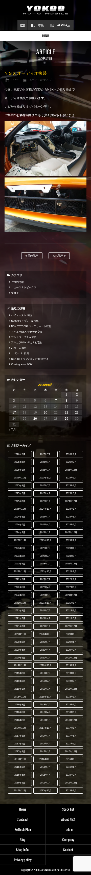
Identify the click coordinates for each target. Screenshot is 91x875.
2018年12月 (71, 689)
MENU (45, 35)
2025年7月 (45, 485)
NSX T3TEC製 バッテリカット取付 (31, 326)
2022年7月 (45, 579)
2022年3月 (71, 587)
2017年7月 (45, 736)
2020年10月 (45, 634)
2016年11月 (20, 759)
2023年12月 (71, 532)
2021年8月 (19, 610)
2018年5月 (19, 712)
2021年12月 (71, 595)
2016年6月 (71, 767)
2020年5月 (19, 650)
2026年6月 (71, 454)
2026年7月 (45, 454)
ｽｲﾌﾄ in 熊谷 (19, 348)
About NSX (68, 819)
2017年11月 (20, 728)
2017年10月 (45, 728)
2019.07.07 (14, 79)
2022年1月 (45, 595)
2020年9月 (71, 634)
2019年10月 (45, 665)
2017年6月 (71, 736)
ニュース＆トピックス (38, 79)
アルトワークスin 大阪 (24, 337)
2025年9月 (71, 477)
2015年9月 (71, 790)
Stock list (68, 809)
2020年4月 (45, 650)
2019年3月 (71, 681)
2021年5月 (19, 618)
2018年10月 (45, 696)
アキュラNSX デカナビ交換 (26, 331)
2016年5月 (19, 775)
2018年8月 (19, 704)
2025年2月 (19, 501)
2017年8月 (19, 736)
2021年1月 (45, 626)
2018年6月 (71, 704)
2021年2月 (19, 626)
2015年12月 (71, 782)
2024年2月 (19, 532)
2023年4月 (45, 556)
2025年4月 (45, 493)
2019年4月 (45, 681)
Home (23, 809)
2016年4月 (45, 775)
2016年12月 (71, 751)
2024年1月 (45, 532)
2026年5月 (19, 462)
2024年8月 (19, 516)
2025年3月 (71, 493)
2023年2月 (19, 563)
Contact (68, 849)
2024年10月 (45, 509)
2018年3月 (71, 712)
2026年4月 (45, 462)
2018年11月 (20, 696)
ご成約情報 (17, 282)
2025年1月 (45, 501)
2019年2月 (19, 689)
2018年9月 (71, 696)
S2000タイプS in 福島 (25, 320)
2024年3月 (71, 524)
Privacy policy (23, 859)
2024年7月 (45, 516)
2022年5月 (19, 587)
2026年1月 (45, 470)
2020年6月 (71, 642)
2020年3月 (71, 650)
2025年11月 (20, 477)
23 (77, 412)
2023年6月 (71, 548)
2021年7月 (45, 610)
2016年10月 (45, 759)
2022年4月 (45, 587)
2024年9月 (71, 509)
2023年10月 (45, 540)
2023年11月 (20, 540)
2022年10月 (45, 571)
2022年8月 (19, 579)
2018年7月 (45, 704)
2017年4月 (45, 743)
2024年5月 (19, 524)
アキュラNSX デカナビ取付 (26, 342)
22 (66, 412)
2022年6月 (71, 579)
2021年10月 (45, 603)
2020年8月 (19, 642)
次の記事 (58, 255)
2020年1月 (45, 657)
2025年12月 (71, 470)
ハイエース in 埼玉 (21, 315)
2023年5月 (19, 556)
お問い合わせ (22, 25)
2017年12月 (71, 720)
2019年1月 (45, 689)
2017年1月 (45, 751)
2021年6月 (71, 610)
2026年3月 (71, 462)
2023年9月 (71, 540)
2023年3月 (71, 556)
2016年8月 (19, 767)
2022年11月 (20, 571)
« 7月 (12, 430)
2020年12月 (71, 626)
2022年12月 (71, 563)
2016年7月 (45, 767)
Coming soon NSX (22, 364)
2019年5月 (19, 681)
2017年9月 (71, 728)
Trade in (68, 829)
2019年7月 (45, 673)
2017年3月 (71, 743)
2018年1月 (45, 720)
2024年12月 (71, 501)
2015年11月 (20, 790)
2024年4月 (45, 524)
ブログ (53, 79)
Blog (23, 839)
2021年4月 (45, 618)
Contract (23, 819)
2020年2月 (19, 657)
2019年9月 (71, 665)
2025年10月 (45, 477)
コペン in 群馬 (20, 353)
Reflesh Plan (22, 829)
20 (45, 412)
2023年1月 (45, 563)
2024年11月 (20, 509)
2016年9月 (71, 759)
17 (14, 412)
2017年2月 (19, 751)
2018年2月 (19, 720)
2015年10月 (45, 790)
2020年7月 (45, 642)
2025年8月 (19, 485)
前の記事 (33, 255)
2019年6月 (71, 673)
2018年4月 (45, 712)
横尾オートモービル (45, 10)
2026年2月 (19, 470)
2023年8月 (19, 548)
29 (66, 418)
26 (35, 418)
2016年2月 (19, 782)
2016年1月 (45, 782)
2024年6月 (71, 516)
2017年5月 (19, 743)
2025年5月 (19, 493)
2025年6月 (71, 485)
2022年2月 (19, 595)
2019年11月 (20, 665)
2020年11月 (20, 634)
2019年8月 (19, 673)
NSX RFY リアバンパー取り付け (29, 359)
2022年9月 (71, 571)
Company (68, 839)
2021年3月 (71, 618)
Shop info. (22, 849)
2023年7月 (45, 548)
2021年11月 (20, 603)
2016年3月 (71, 775)
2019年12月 (71, 657)
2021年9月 (71, 603)
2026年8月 (19, 454)
